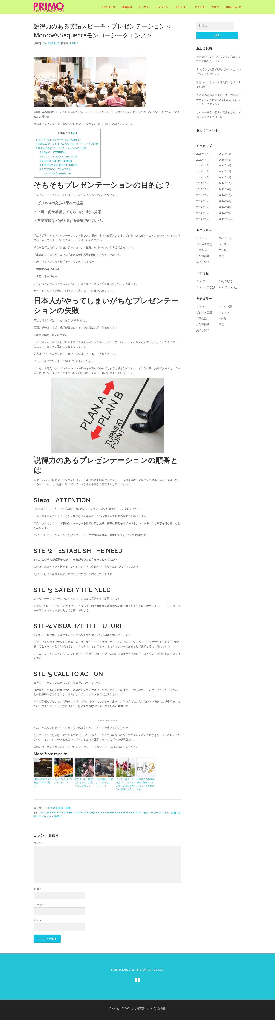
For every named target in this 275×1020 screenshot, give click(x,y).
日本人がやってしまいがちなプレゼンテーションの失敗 (67, 143)
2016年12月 (226, 183)
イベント (201, 238)
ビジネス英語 (55, 807)
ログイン (201, 281)
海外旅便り (202, 256)
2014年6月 (225, 201)
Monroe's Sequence (89, 812)
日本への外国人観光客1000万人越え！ (43, 782)
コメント (39, 843)
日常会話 (201, 250)
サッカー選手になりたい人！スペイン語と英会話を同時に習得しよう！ (125, 784)
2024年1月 (202, 153)
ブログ (215, 7)
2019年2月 (202, 165)
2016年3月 (202, 189)
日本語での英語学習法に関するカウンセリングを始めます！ (146, 784)
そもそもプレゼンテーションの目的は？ (59, 139)
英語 (68, 807)
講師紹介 (127, 7)
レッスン (144, 7)
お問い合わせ (233, 7)
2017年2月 (225, 177)
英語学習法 (202, 262)
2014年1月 (202, 219)
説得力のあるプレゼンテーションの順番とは (61, 148)
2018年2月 (202, 171)
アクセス (200, 7)
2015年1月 (202, 195)
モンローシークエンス (156, 812)
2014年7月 (202, 201)
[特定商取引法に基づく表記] (137, 980)
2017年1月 (202, 183)
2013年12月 (226, 219)
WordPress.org (228, 287)
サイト (38, 920)
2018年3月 (225, 165)
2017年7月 (225, 171)
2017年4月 (202, 177)
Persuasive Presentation (123, 812)
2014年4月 (225, 207)
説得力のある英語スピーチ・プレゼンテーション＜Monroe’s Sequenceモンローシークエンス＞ (218, 99)
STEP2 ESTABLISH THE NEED (58, 156)
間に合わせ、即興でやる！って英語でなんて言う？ (84, 782)
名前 (38, 888)
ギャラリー (181, 7)
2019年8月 (225, 159)
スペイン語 (225, 238)
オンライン (162, 7)
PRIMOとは (109, 7)
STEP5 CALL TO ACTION (54, 169)
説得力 (58, 816)
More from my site (57, 173)
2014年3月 (202, 213)
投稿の (225, 281)
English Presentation (56, 812)
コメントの (205, 287)
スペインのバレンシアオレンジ (63, 780)
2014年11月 (226, 195)
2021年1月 (225, 153)
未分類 (223, 250)
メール (39, 904)
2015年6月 (225, 189)
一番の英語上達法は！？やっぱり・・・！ (104, 782)
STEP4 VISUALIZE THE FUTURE (58, 165)
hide (73, 133)
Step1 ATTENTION (52, 152)
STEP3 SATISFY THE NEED (55, 160)
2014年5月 (202, 207)
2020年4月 (202, 159)
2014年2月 (225, 213)
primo (74, 43)
